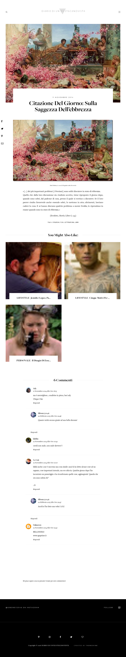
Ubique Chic (38, 399)
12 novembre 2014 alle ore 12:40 (45, 528)
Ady (34, 388)
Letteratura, (69, 222)
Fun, (62, 222)
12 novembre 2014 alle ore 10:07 (45, 463)
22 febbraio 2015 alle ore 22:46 (49, 416)
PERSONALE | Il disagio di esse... (33, 361)
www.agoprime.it (40, 536)
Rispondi (36, 403)
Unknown (37, 525)
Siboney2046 (43, 413)
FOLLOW (109, 607)
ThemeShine (92, 645)
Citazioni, (56, 222)
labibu (35, 439)
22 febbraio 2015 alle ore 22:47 (49, 502)
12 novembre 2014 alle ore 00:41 (45, 442)
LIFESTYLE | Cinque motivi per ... (92, 298)
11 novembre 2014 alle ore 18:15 (45, 391)
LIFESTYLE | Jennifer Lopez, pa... (33, 298)
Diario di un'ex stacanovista (55, 645)
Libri (77, 222)
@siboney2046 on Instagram (22, 607)
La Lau (36, 460)
